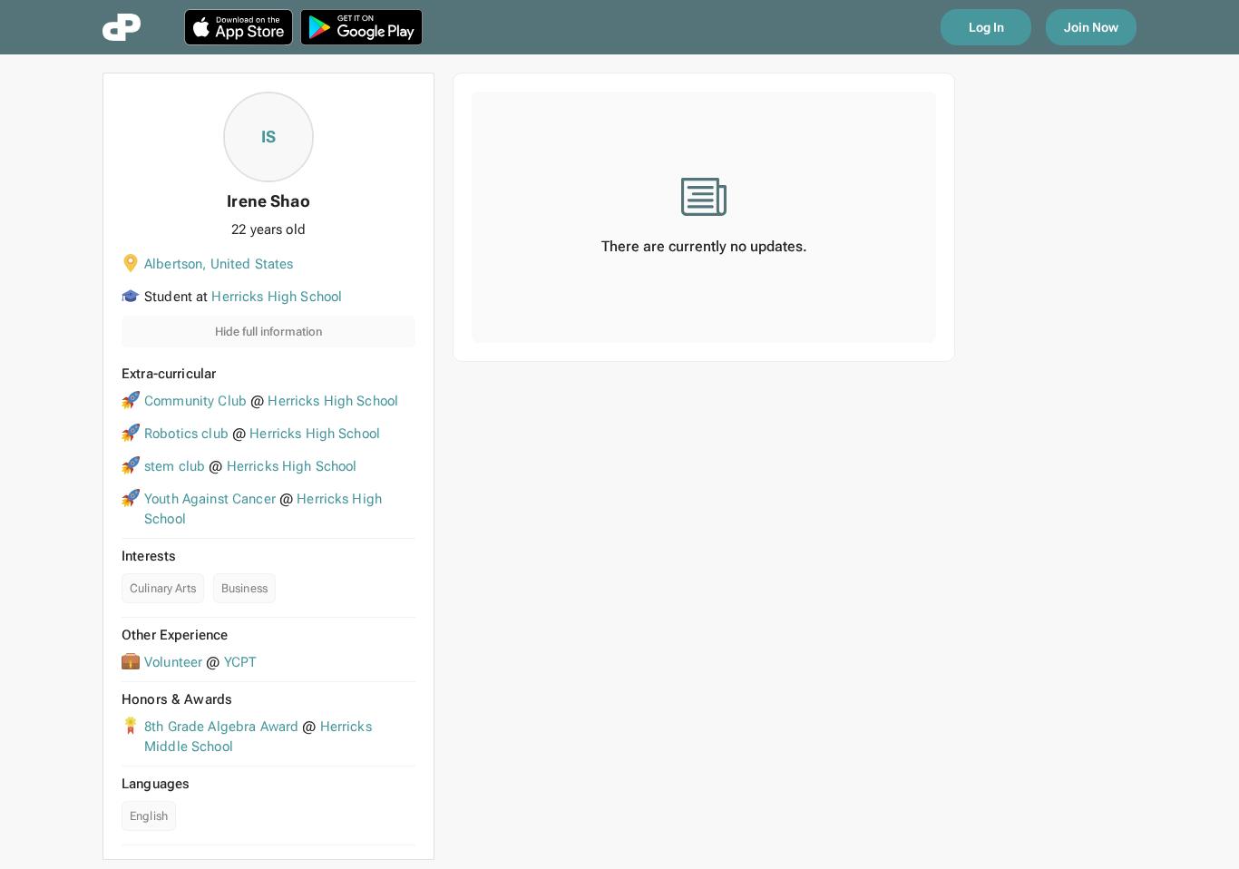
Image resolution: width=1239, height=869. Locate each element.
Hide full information (268, 331)
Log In (986, 27)
